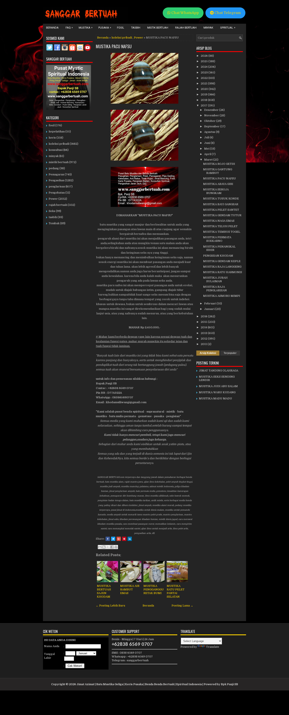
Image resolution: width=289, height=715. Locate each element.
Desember (211, 109)
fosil (52, 125)
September (212, 126)
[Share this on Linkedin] (130, 539)
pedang (54, 168)
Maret (208, 159)
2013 (204, 333)
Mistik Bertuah (157, 27)
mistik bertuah (59, 162)
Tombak (54, 223)
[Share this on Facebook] (108, 539)
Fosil (120, 27)
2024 (204, 66)
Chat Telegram (227, 13)
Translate (212, 646)
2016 (204, 316)
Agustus (210, 131)
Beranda (52, 27)
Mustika (85, 27)
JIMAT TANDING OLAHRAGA (218, 370)
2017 (204, 105)
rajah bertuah (58, 204)
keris (52, 137)
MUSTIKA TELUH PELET (220, 226)
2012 (204, 338)
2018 (204, 100)
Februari (210, 303)
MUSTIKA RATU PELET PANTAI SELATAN (175, 591)
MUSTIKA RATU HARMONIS (222, 272)
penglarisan (57, 186)
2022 (204, 78)
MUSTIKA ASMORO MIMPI (221, 295)
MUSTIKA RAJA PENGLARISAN (215, 288)
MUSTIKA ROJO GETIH (219, 163)
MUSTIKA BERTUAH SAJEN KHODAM (104, 591)
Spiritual (227, 27)
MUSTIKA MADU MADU (215, 398)
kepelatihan (57, 131)
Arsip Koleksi (208, 353)
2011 (204, 344)
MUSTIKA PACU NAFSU (114, 46)
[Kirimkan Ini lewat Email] (100, 547)
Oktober (210, 120)
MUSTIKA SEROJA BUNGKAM (216, 191)
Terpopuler (230, 353)
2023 (204, 72)
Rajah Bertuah (186, 27)
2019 (204, 94)
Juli (207, 137)
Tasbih (135, 27)
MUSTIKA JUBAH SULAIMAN (215, 279)
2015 (204, 321)
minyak (54, 156)
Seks (52, 211)
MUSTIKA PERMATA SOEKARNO (217, 239)
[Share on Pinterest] (124, 539)
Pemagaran (56, 174)
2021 (204, 83)
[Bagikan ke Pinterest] (116, 547)
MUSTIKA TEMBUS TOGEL (221, 231)
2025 (204, 61)
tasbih (53, 217)
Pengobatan (57, 192)
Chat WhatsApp (185, 13)
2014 (204, 327)
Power (138, 37)
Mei (207, 148)
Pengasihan (56, 180)
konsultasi (56, 149)
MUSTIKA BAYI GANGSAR (220, 204)
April (208, 154)
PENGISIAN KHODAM (218, 255)
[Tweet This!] (113, 539)
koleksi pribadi (121, 37)
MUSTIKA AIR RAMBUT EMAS (129, 589)
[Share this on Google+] (119, 539)
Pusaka (104, 27)
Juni (207, 142)
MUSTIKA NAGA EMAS (218, 220)
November (212, 115)
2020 (205, 89)
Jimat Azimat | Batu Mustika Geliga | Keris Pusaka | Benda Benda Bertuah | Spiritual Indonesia (139, 684)
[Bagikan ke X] (108, 547)
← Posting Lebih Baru (110, 605)
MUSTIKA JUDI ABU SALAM (218, 386)
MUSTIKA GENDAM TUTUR (222, 215)
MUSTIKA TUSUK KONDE (221, 198)
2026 (204, 55)
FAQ (69, 27)
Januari (209, 309)
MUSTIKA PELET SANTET (221, 209)
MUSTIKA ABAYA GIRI (218, 184)
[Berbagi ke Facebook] (112, 547)
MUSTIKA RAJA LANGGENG (222, 266)
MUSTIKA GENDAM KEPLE (222, 261)
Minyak (208, 27)
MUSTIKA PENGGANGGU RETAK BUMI (153, 589)
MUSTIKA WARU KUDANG (217, 392)
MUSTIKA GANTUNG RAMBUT (217, 171)
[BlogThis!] (104, 547)
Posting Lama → (182, 605)
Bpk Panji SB (229, 684)
